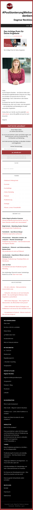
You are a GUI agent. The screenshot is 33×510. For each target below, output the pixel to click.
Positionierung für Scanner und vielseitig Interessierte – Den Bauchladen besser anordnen (15, 455)
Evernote (6, 184)
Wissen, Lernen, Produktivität (12, 207)
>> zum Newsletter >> (10, 441)
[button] (28, 25)
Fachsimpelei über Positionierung (11, 228)
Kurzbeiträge (7, 188)
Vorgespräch (7, 365)
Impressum (7, 492)
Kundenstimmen (8, 338)
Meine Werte (7, 331)
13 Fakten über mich (9, 335)
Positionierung (8, 200)
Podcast (6, 196)
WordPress (17, 506)
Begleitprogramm (9, 358)
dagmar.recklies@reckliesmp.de (13, 377)
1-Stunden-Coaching (10, 362)
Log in (22, 506)
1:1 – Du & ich (7, 350)
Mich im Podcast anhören (11, 342)
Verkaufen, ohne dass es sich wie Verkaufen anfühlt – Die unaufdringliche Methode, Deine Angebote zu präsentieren (15, 295)
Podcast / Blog (8, 385)
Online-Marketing (9, 192)
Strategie (6, 203)
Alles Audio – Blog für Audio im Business (15, 408)
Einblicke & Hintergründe (11, 180)
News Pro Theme (18, 504)
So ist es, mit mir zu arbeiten (12, 327)
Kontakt (6, 488)
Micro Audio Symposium (11, 404)
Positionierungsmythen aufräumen (12, 234)
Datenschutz (7, 495)
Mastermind (7, 354)
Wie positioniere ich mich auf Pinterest (13, 251)
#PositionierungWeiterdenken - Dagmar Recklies (16, 6)
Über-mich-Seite (17, 274)
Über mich (7, 323)
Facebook (6, 389)
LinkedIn (6, 392)
